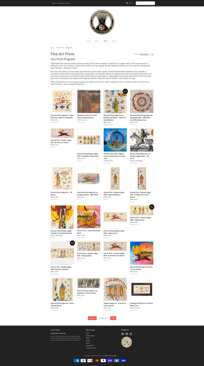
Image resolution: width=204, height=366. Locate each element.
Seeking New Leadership (58, 333)
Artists (96, 41)
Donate (88, 340)
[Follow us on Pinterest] (127, 334)
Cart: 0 (130, 3)
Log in (54, 3)
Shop (105, 41)
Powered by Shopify (110, 356)
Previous (92, 318)
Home (89, 41)
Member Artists (90, 336)
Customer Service (91, 348)
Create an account (64, 3)
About (114, 41)
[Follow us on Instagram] (131, 334)
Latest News (55, 330)
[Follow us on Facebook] (123, 334)
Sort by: (137, 54)
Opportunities (90, 345)
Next (113, 318)
